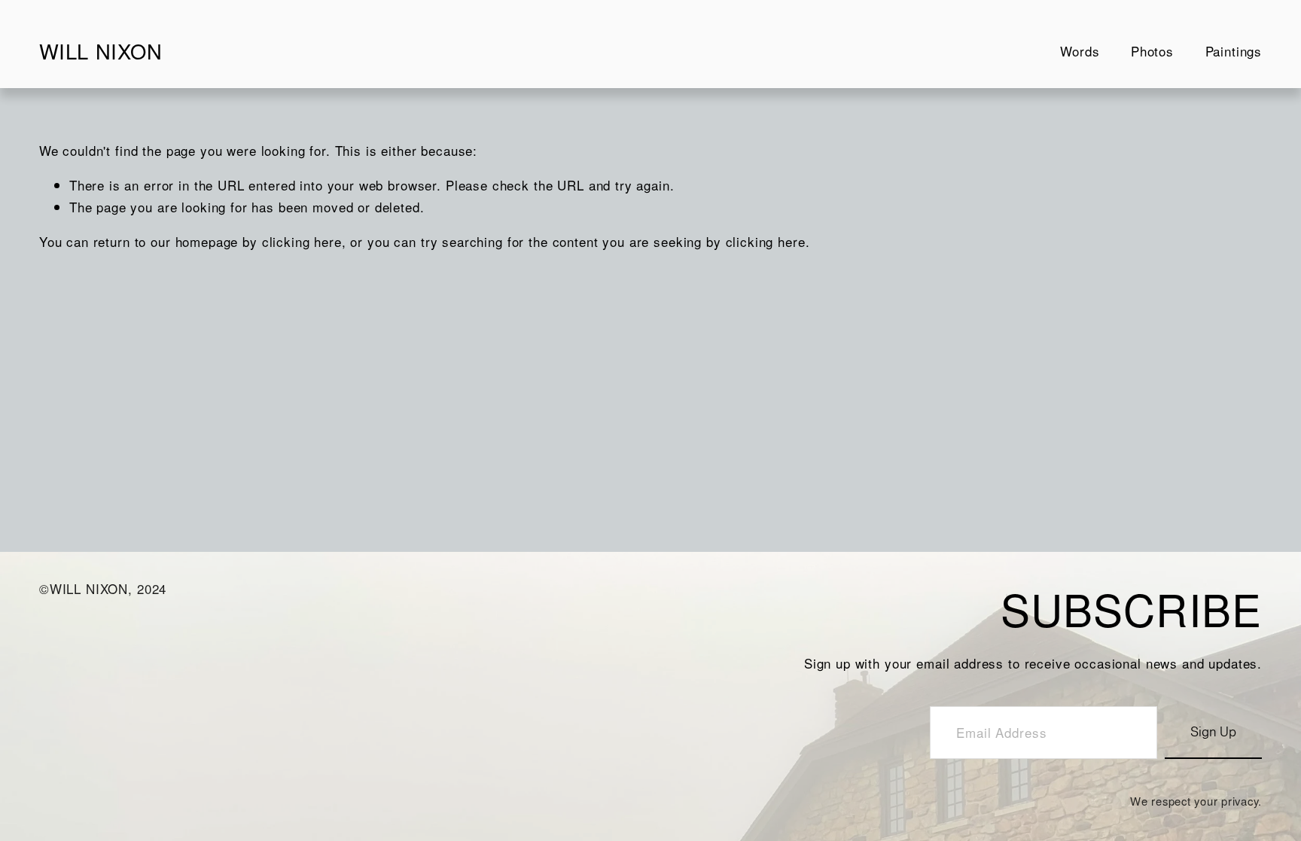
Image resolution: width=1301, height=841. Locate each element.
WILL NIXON (100, 51)
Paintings (1234, 50)
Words (1079, 50)
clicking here (302, 241)
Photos (1152, 50)
